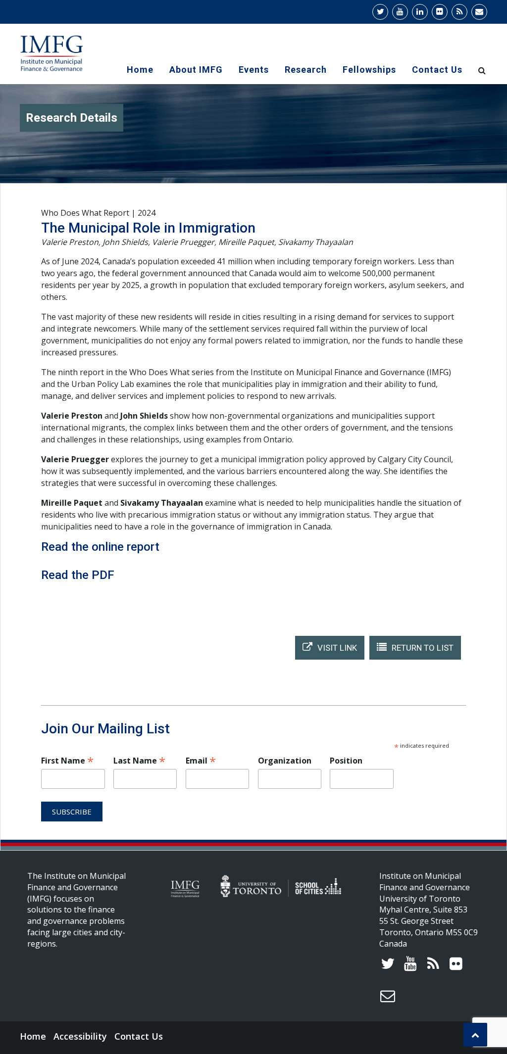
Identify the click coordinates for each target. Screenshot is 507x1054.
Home (140, 69)
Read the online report (100, 547)
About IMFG (196, 69)
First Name (67, 760)
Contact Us (437, 69)
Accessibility (80, 1036)
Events (254, 69)
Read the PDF (77, 575)
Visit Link (337, 648)
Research (306, 69)
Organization (284, 760)
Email (201, 760)
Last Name (139, 760)
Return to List (423, 648)
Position (346, 760)
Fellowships (369, 69)
